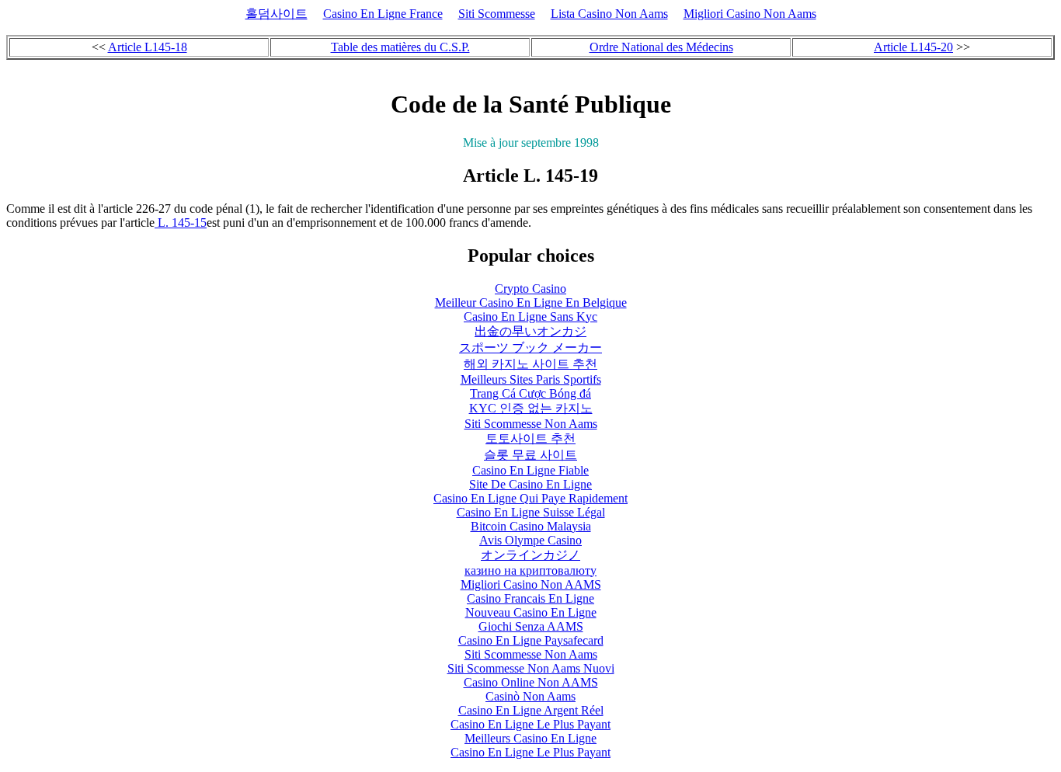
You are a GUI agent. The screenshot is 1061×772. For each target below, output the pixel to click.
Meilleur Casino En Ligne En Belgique (531, 302)
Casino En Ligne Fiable (530, 470)
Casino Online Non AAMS (531, 682)
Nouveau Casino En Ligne (531, 612)
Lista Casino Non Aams (609, 13)
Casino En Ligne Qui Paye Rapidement (530, 498)
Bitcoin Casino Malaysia (531, 526)
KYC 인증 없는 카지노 (531, 408)
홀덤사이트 (276, 13)
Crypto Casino (530, 288)
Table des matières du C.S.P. (400, 47)
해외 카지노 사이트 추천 (530, 363)
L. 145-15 (181, 222)
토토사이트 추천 (530, 438)
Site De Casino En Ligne (530, 484)
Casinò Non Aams (530, 696)
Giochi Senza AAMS (530, 626)
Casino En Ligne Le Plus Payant (530, 724)
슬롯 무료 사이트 (530, 454)
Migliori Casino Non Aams (750, 13)
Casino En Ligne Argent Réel (531, 710)
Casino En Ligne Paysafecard (531, 640)
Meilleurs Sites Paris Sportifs (531, 379)
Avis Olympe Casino (530, 540)
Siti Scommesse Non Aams (530, 423)
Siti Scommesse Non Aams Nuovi (530, 668)
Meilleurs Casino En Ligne (530, 738)
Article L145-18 (147, 47)
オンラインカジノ (530, 555)
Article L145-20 (913, 47)
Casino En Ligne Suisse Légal (531, 512)
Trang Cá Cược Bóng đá (530, 393)
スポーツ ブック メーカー (530, 347)
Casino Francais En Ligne (530, 598)
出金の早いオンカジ (530, 331)
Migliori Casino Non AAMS (531, 584)
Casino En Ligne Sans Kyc (530, 316)
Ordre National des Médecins (661, 47)
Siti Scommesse (496, 13)
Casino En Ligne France (383, 13)
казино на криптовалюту (530, 570)
